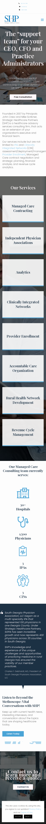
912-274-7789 (24, 3)
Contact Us (24, 6)
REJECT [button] (28, 816)
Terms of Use (27, 812)
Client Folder (24, 10)
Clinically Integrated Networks (18, 146)
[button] (42, 20)
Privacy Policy (35, 809)
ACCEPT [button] (18, 816)
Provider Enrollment (14, 154)
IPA (16, 145)
